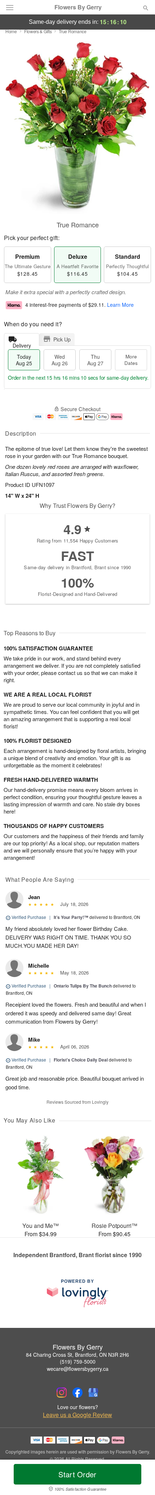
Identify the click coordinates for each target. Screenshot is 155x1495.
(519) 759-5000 (78, 1361)
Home (11, 31)
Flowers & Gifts (38, 31)
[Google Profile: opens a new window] (93, 1392)
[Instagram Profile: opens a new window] (62, 1392)
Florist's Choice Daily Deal (81, 1059)
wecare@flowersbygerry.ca (77, 1368)
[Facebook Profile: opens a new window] (77, 1392)
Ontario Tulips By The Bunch (83, 985)
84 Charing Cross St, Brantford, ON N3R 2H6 (77, 1354)
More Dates (131, 359)
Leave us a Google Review (77, 1415)
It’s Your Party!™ (71, 917)
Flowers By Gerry (78, 7)
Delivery (22, 344)
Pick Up (62, 339)
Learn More (120, 305)
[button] (140, 1479)
